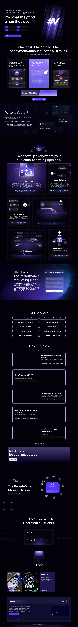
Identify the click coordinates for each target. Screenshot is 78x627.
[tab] (48, 499)
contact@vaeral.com (57, 610)
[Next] (43, 547)
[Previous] (35, 547)
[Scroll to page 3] (39, 547)
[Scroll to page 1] (38, 547)
